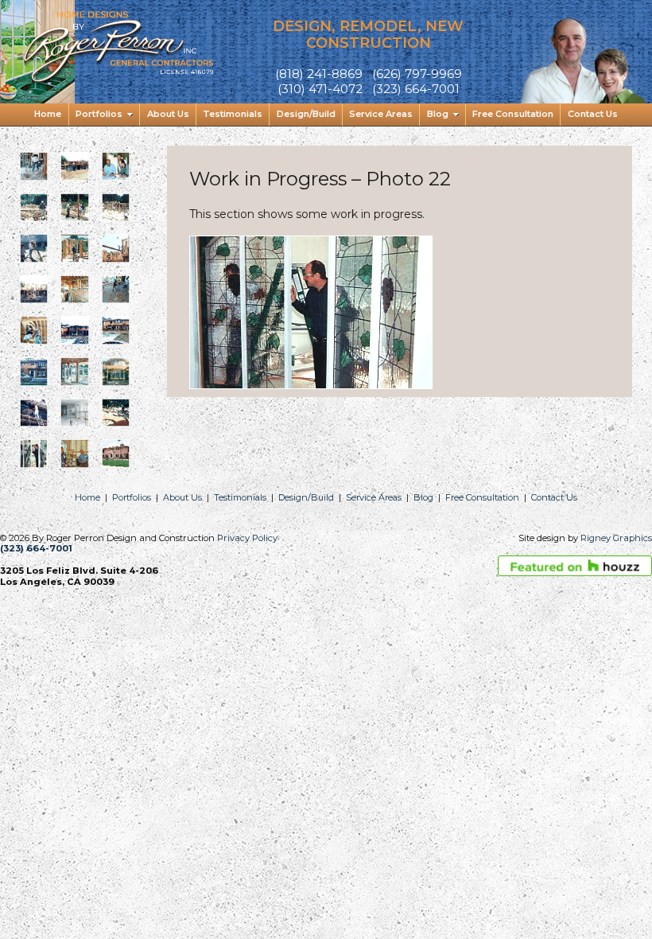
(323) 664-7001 (36, 548)
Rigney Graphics (616, 538)
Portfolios (131, 497)
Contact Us (554, 497)
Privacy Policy (247, 538)
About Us (182, 497)
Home (87, 497)
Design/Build (306, 497)
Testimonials (240, 497)
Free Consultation (482, 497)
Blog (423, 497)
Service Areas (374, 497)
